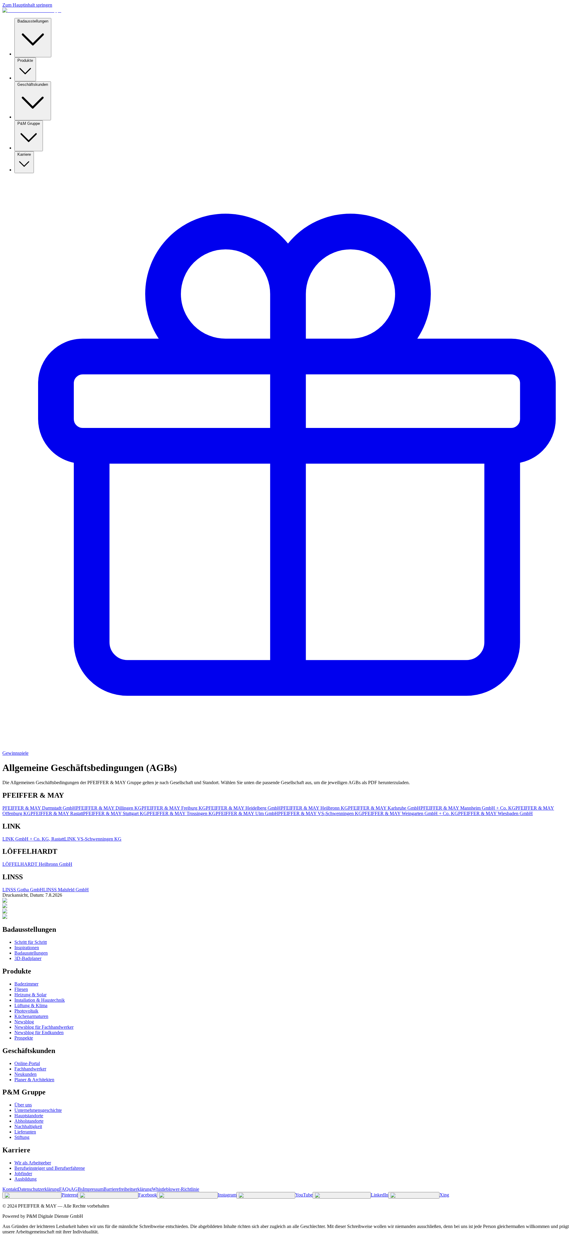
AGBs (76, 1189)
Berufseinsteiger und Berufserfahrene (49, 1168)
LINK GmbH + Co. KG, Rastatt (33, 838)
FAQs (64, 1189)
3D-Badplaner (27, 958)
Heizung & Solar (30, 994)
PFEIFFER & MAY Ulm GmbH (247, 813)
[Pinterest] (32, 1195)
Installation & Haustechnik (39, 1000)
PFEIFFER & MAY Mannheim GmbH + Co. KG (468, 808)
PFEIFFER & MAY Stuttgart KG (115, 813)
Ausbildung (25, 1178)
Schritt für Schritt (30, 942)
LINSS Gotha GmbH (22, 889)
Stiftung (21, 1137)
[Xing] (414, 1195)
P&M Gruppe (28, 123)
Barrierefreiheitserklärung (128, 1189)
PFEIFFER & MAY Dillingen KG (109, 808)
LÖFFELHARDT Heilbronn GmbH (37, 864)
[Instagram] (187, 1195)
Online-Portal (27, 1063)
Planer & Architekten (34, 1079)
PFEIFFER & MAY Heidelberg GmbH (243, 808)
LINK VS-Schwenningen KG (93, 838)
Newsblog (24, 1021)
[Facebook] (108, 1195)
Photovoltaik (26, 1010)
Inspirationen (26, 947)
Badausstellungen (32, 21)
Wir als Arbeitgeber (32, 1162)
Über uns (23, 1104)
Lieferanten (25, 1131)
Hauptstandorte (28, 1115)
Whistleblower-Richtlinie (175, 1189)
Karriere (24, 154)
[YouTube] (265, 1195)
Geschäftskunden (32, 84)
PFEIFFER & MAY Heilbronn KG (314, 808)
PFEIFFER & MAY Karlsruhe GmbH (384, 808)
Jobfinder (23, 1173)
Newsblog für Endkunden (39, 1032)
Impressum (93, 1189)
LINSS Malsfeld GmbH (66, 889)
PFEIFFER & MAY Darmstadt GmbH (39, 808)
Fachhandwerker (30, 1068)
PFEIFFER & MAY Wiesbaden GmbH (495, 813)
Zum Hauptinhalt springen (27, 5)
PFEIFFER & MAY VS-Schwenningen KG (320, 813)
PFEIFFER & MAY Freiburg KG (174, 808)
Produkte (25, 60)
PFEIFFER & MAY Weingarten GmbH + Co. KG (410, 813)
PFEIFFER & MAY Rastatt (57, 813)
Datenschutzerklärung (38, 1189)
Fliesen (21, 989)
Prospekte (23, 1037)
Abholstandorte (29, 1121)
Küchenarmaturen (31, 1016)
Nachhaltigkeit (28, 1126)
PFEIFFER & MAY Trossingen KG (181, 813)
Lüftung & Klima (30, 1005)
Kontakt (10, 1189)
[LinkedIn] (342, 1195)
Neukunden (25, 1074)
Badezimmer (26, 983)
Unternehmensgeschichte (38, 1110)
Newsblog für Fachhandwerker (44, 1027)
